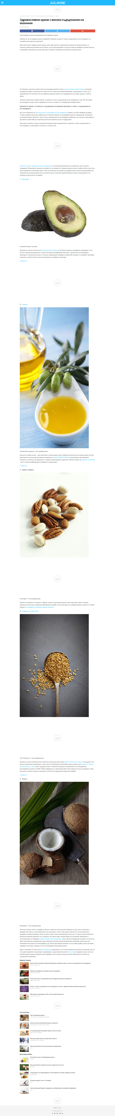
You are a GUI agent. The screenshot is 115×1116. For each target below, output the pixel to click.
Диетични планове (24, 16)
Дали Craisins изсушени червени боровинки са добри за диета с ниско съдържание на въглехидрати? (60, 963)
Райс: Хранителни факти (37, 1015)
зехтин (24, 304)
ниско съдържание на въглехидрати (54, 112)
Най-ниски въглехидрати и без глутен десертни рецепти (47, 994)
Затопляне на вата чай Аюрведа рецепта (42, 1057)
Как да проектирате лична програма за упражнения (45, 1046)
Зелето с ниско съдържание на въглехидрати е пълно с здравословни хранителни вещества (58, 986)
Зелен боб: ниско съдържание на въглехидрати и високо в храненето (51, 978)
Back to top (57, 1107)
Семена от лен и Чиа (30, 611)
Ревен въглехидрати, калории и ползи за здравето (45, 971)
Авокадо (25, 179)
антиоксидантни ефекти (61, 457)
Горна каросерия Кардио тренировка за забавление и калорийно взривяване (53, 1088)
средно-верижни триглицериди (50, 939)
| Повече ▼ (23, 261)
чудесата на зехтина (88, 460)
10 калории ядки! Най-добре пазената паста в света (45, 1030)
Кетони (70, 952)
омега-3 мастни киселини (73, 762)
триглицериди (46, 949)
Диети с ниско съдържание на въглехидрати (42, 16)
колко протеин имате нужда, (74, 89)
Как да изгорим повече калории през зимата (43, 1038)
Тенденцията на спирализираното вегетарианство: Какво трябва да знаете (52, 1072)
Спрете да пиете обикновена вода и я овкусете (44, 1023)
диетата (38, 112)
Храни (57, 16)
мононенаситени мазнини (49, 250)
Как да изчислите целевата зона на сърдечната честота (47, 1065)
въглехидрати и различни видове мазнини (39, 607)
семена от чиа (29, 766)
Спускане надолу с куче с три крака (40, 1080)
